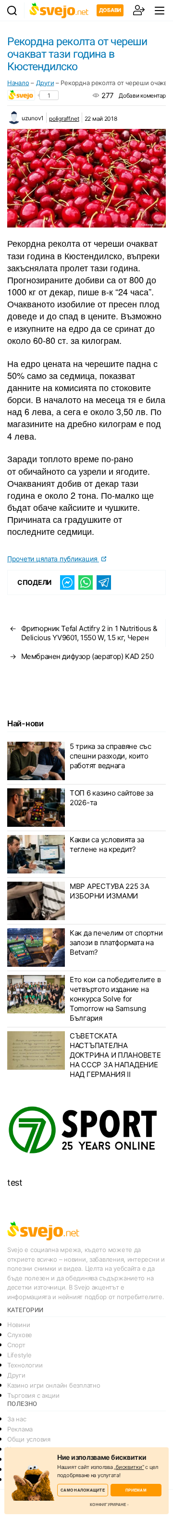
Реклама (20, 1429)
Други (45, 83)
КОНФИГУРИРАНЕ (108, 1504)
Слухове (19, 1335)
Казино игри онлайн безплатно (53, 1385)
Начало (18, 83)
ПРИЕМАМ (136, 1490)
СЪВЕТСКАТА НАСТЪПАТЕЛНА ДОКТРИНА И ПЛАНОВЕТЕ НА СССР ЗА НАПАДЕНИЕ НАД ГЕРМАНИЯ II (115, 1055)
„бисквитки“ (129, 1467)
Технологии (24, 1365)
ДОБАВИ (110, 10)
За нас (16, 1419)
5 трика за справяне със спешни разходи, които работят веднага (110, 756)
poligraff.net (64, 118)
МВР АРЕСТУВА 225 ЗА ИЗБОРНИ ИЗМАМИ (109, 891)
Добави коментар (142, 95)
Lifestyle (19, 1355)
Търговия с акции (33, 1395)
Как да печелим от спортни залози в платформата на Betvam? (116, 942)
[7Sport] (86, 1130)
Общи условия (28, 1439)
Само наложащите (83, 1490)
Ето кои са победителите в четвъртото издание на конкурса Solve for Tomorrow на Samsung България (115, 999)
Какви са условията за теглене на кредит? (107, 844)
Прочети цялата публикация (53, 559)
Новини (18, 1324)
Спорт (16, 1345)
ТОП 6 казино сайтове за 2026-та (111, 797)
